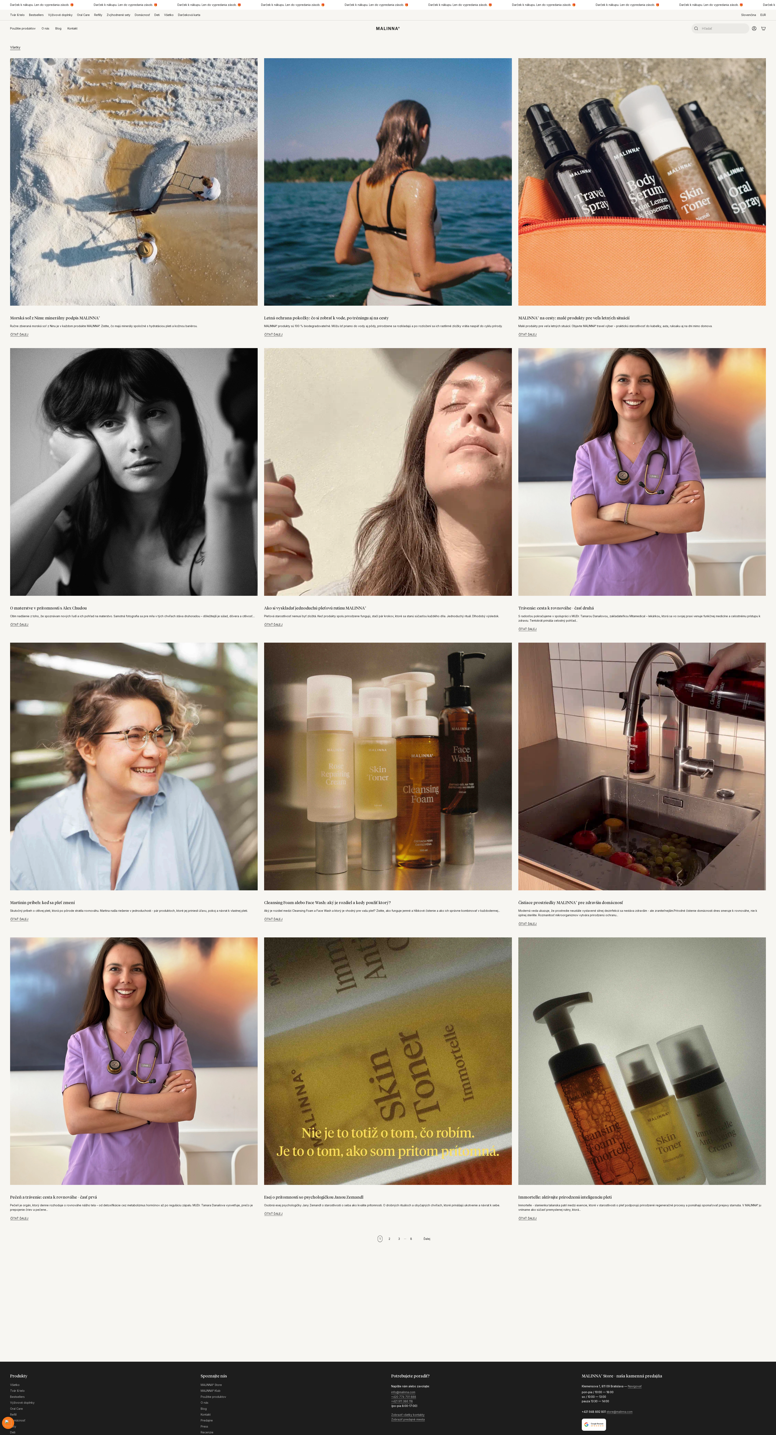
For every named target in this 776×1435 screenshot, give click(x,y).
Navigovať (635, 1386)
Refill (13, 1414)
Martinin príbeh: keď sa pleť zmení (42, 903)
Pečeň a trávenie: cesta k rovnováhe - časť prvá (53, 1197)
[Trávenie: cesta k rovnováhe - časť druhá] (642, 472)
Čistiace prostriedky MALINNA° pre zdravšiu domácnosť (570, 903)
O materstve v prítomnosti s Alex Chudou (48, 608)
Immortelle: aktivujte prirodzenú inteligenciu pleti (565, 1197)
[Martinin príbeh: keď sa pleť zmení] (134, 766)
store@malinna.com (620, 1411)
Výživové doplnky (60, 15)
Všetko (169, 15)
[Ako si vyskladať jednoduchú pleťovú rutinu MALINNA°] (388, 472)
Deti (157, 15)
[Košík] (763, 28)
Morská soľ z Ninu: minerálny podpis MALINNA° (55, 318)
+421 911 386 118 (402, 1401)
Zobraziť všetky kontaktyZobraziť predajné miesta (408, 1417)
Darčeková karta (189, 15)
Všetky (15, 47)
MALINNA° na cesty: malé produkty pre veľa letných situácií (573, 318)
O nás (204, 1402)
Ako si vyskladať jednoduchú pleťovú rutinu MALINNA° (315, 608)
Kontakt (206, 1414)
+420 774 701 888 (403, 1396)
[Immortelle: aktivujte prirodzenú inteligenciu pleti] (642, 1061)
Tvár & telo (17, 15)
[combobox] (724, 28)
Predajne (207, 1420)
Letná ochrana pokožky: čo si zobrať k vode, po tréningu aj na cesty (326, 318)
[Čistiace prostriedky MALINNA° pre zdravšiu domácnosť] (642, 766)
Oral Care (83, 15)
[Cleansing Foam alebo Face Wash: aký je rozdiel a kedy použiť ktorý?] (388, 766)
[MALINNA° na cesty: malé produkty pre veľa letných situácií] (642, 182)
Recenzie (207, 1432)
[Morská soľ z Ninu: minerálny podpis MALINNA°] (134, 182)
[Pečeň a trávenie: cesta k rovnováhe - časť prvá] (134, 1061)
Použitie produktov (213, 1396)
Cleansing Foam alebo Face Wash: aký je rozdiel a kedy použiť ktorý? (327, 903)
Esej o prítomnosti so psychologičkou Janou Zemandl (313, 1197)
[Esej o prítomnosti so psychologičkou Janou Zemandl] (388, 1061)
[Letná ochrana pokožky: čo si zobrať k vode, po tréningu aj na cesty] (388, 182)
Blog (204, 1408)
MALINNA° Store (211, 1385)
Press (204, 1426)
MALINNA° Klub (210, 1390)
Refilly (98, 15)
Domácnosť (142, 15)
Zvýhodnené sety (118, 15)
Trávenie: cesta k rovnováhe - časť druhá (556, 608)
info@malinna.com (403, 1392)
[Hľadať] (695, 28)
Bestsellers (36, 15)
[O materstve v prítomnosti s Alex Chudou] (134, 472)
